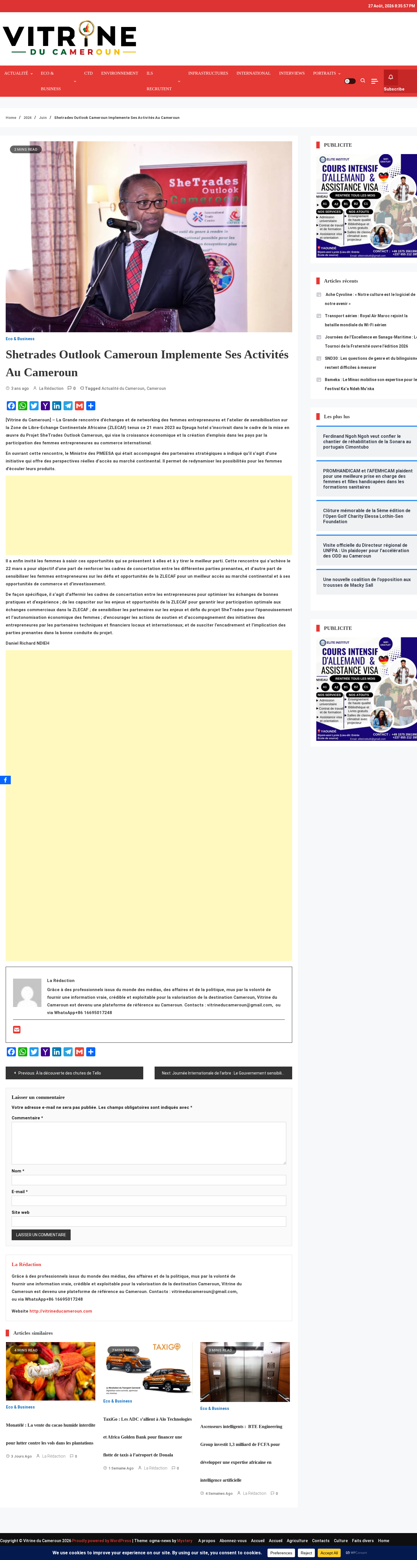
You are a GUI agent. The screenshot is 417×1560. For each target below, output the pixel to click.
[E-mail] (16, 1031)
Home (383, 1540)
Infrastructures (208, 73)
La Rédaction (51, 388)
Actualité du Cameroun (123, 388)
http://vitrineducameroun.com (61, 1311)
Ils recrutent (159, 81)
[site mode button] (350, 81)
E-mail (20, 1191)
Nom (18, 1171)
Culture (341, 1540)
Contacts (321, 1540)
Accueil (258, 1540)
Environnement (119, 73)
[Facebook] (5, 780)
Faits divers (363, 1540)
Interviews (292, 73)
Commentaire (27, 1117)
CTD (88, 73)
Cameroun (156, 388)
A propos (206, 1540)
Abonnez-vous (233, 1540)
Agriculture (297, 1540)
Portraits (324, 73)
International (254, 73)
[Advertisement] (149, 515)
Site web (21, 1212)
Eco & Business (51, 81)
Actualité (16, 73)
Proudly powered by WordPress (102, 1540)
